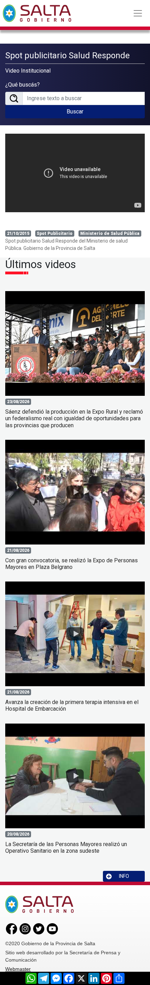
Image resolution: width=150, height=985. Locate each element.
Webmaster (18, 969)
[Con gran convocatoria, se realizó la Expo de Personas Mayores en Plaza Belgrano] (75, 492)
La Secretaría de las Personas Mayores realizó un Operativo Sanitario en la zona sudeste (66, 847)
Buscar (75, 111)
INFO (124, 876)
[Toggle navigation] (137, 13)
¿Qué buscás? (22, 84)
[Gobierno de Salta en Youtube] (52, 928)
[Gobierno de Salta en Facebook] (11, 928)
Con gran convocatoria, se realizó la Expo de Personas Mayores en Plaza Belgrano (71, 563)
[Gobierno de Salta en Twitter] (38, 928)
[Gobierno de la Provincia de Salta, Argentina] (37, 13)
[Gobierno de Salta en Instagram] (25, 928)
